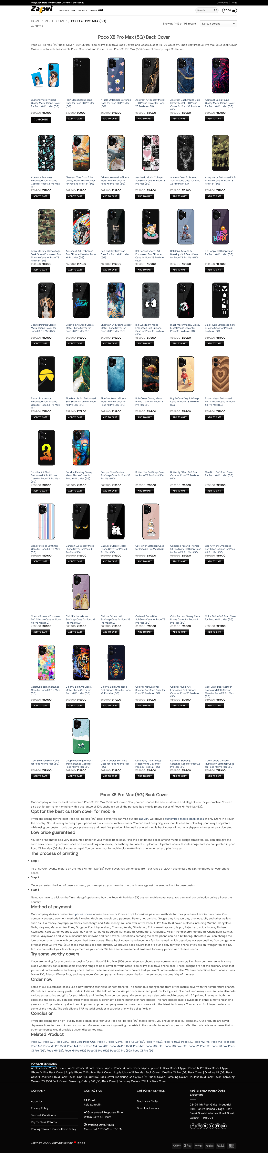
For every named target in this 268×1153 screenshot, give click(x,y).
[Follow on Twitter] (205, 1126)
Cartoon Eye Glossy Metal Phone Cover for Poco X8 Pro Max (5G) (80, 549)
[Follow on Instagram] (199, 1126)
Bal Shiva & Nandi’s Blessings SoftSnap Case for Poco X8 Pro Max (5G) (184, 254)
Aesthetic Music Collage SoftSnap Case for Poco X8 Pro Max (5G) (150, 180)
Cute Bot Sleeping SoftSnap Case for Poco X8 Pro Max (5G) (185, 764)
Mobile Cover (67, 10)
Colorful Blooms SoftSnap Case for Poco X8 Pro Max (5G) (45, 690)
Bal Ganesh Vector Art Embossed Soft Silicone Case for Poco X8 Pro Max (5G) (149, 255)
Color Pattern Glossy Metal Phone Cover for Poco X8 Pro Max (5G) (185, 619)
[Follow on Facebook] (193, 1126)
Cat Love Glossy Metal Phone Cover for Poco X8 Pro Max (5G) (114, 549)
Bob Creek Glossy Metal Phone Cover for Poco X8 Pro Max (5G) (149, 402)
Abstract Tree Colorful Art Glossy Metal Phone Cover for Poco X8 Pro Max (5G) (80, 180)
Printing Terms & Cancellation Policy (53, 1129)
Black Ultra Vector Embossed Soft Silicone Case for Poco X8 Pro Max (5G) (45, 403)
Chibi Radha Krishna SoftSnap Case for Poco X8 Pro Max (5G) (81, 619)
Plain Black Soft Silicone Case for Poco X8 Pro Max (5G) (80, 103)
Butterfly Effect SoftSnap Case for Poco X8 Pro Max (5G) (184, 475)
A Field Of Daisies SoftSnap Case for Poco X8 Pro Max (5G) (116, 103)
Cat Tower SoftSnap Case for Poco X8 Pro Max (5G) (149, 547)
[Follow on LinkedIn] (218, 1126)
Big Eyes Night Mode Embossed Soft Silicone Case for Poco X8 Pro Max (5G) (149, 329)
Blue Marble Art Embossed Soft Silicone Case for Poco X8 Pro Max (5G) (81, 402)
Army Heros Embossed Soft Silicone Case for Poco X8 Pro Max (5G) (220, 180)
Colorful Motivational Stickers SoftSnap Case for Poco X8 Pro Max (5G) (150, 690)
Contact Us (222, 2)
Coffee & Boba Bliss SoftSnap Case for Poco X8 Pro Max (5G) (150, 619)
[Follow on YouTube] (224, 1126)
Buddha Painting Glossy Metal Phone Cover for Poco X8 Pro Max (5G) (79, 475)
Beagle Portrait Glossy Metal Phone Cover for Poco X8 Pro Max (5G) (43, 328)
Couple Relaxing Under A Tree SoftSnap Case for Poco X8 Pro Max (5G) (79, 764)
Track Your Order (147, 1101)
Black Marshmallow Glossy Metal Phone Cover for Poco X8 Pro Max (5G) (185, 328)
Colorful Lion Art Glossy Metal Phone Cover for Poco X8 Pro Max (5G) (79, 690)
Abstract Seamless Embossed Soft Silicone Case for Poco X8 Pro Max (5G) (45, 182)
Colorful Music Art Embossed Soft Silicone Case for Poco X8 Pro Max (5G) (184, 691)
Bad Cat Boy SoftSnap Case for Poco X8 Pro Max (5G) (115, 254)
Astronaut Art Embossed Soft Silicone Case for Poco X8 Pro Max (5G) (81, 254)
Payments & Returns (44, 1122)
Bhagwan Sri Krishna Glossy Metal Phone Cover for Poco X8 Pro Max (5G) (116, 328)
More (81, 10)
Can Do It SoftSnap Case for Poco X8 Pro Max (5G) (219, 474)
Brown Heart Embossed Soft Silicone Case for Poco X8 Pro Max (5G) (220, 402)
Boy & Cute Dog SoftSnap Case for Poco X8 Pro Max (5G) (184, 402)
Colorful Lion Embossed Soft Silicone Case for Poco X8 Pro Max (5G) (115, 690)
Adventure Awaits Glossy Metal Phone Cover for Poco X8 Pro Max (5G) (115, 180)
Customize (41, 119)
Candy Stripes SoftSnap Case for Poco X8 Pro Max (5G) (45, 549)
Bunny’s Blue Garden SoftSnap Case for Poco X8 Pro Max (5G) (115, 475)
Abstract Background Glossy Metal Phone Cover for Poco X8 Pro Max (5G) (219, 103)
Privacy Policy (39, 1108)
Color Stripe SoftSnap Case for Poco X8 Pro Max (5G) (220, 618)
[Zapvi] (42, 10)
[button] (229, 10)
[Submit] (216, 10)
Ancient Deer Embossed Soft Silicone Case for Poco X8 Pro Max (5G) (185, 180)
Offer (93, 10)
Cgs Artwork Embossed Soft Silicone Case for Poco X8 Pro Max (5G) (220, 549)
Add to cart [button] (75, 118)
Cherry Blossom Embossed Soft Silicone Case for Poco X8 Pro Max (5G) (46, 619)
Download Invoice (148, 1108)
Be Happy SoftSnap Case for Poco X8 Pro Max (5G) (219, 252)
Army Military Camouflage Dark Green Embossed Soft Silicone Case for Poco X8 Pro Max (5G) (46, 255)
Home (35, 21)
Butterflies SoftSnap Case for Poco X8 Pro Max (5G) (149, 474)
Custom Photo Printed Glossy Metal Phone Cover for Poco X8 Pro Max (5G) (45, 103)
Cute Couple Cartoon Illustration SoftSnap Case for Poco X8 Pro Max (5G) (219, 764)
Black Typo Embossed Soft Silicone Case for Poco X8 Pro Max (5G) (220, 328)
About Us (37, 1101)
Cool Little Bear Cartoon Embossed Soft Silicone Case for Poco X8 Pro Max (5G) (219, 691)
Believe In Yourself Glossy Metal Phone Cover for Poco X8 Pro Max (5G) (80, 328)
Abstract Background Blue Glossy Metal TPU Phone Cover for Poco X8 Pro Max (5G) (185, 104)
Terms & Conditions (43, 1115)
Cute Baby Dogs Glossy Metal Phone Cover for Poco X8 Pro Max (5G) (148, 764)
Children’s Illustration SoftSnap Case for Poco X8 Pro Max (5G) (115, 619)
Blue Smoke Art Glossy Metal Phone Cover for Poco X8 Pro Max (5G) (113, 402)
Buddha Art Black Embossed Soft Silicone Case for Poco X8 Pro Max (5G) (45, 477)
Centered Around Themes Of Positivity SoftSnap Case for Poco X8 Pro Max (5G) (185, 549)
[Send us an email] (211, 1126)
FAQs (234, 2)
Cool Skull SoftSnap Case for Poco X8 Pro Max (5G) (45, 762)
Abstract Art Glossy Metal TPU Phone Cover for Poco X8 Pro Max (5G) (150, 103)
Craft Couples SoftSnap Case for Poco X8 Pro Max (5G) (115, 764)
